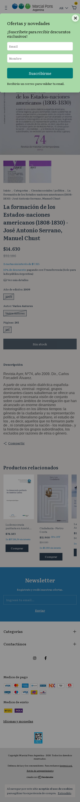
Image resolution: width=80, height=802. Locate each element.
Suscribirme (40, 73)
